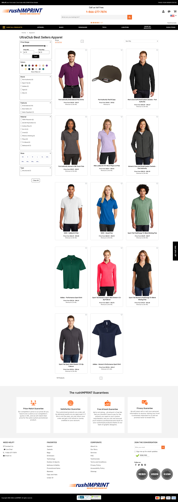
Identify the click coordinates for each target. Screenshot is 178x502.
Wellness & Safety (53, 465)
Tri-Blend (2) (26, 142)
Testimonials (171, 23)
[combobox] (141, 41)
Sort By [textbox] (128, 41)
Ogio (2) (24, 89)
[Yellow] (26, 69)
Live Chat (8, 449)
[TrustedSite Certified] (142, 455)
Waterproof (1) (26, 145)
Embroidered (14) (27, 105)
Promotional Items (53, 468)
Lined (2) (25, 132)
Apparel (49, 446)
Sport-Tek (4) (26, 83)
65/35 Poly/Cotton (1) (29, 123)
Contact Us (9, 446)
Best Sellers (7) (27, 109)
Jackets (50, 449)
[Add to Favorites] (86, 50)
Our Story (94, 449)
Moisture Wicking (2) (28, 136)
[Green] (26, 65)
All (61, 42)
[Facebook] (135, 465)
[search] (129, 17)
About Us (94, 446)
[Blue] (29, 65)
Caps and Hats (52, 475)
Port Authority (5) (27, 79)
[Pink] (40, 65)
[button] (175, 251)
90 (58, 42)
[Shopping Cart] (175, 11)
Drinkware (50, 456)
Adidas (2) (25, 86)
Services (94, 453)
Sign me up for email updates (147, 451)
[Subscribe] (163, 447)
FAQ (92, 456)
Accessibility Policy (98, 468)
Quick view (71, 65)
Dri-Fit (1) (25, 129)
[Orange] (36, 65)
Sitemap (93, 471)
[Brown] (33, 69)
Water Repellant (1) (28, 112)
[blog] (142, 465)
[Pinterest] (145, 465)
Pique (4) (25, 139)
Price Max (41, 49)
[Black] (22, 65)
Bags (48, 453)
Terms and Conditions (98, 462)
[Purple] (47, 65)
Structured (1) (26, 170)
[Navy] (29, 69)
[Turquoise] (43, 69)
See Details (34, 2)
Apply (35, 56)
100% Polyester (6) (28, 119)
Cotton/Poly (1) (27, 126)
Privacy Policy (96, 465)
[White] (22, 69)
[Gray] (40, 69)
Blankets (50, 471)
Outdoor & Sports (53, 462)
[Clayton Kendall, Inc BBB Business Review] (84, 499)
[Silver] (36, 69)
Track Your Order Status (167, 2)
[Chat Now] (169, 11)
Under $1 (50, 478)
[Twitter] (139, 465)
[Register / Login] (163, 11)
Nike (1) (24, 93)
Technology (51, 459)
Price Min (26, 49)
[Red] (33, 65)
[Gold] (43, 65)
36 (56, 42)
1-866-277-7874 (96, 12)
